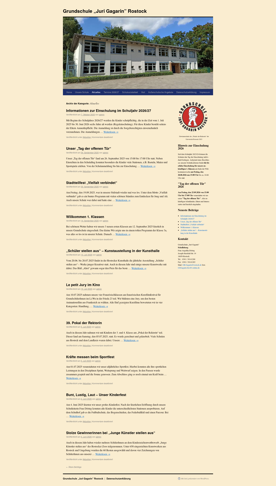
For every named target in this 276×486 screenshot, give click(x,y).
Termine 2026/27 (111, 92)
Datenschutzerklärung (186, 92)
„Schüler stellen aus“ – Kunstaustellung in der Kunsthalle (113, 250)
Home (69, 92)
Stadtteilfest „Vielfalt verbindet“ (91, 182)
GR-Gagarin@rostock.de (192, 265)
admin (101, 114)
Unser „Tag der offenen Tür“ (88, 148)
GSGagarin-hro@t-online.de (188, 267)
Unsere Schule (82, 92)
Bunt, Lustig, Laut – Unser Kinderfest (96, 394)
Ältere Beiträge (73, 467)
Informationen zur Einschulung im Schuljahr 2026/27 (108, 110)
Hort (143, 92)
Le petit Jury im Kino (83, 284)
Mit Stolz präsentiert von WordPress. (195, 478)
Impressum (205, 92)
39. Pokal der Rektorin (84, 322)
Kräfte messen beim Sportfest (90, 356)
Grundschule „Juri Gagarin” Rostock (105, 10)
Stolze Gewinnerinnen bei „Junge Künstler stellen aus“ (110, 432)
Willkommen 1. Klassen (85, 216)
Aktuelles (96, 92)
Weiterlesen (110, 131)
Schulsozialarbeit (130, 92)
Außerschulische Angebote (160, 92)
